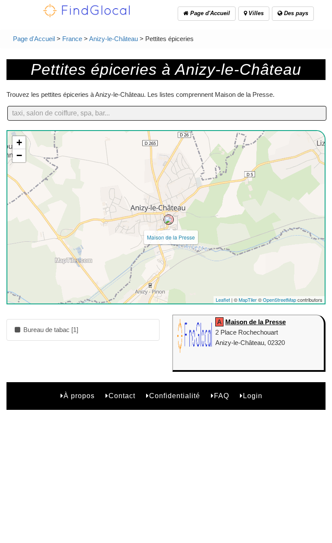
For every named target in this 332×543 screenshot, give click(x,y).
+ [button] (19, 142)
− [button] (19, 155)
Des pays (295, 13)
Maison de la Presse (171, 237)
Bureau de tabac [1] (50, 329)
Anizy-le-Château (113, 38)
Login (252, 395)
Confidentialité (174, 395)
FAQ (221, 395)
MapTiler (248, 299)
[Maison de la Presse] (168, 219)
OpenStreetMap (279, 299)
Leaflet (223, 299)
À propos (79, 395)
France (72, 38)
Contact (122, 395)
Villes (255, 13)
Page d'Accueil (209, 13)
